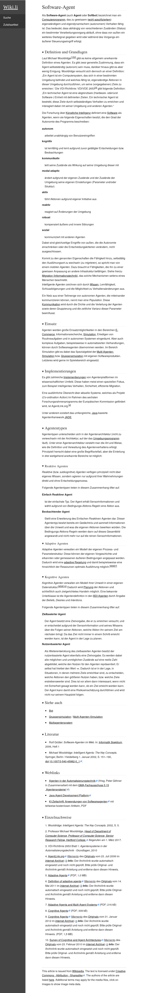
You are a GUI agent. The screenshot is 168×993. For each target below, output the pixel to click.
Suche (7, 17)
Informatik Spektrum (110, 742)
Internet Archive (54, 861)
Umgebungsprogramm (106, 438)
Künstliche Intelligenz (78, 113)
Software (112, 113)
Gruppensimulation (72, 356)
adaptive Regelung (75, 562)
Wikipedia (78, 971)
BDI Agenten (100, 596)
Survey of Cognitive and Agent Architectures (75, 940)
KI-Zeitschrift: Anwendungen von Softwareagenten (78, 801)
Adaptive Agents (57, 875)
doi (47, 761)
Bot (51, 711)
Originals (89, 856)
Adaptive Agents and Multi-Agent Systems (72, 904)
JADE (68, 417)
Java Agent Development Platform (69, 795)
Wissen (94, 284)
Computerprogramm (53, 19)
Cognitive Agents (58, 911)
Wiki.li (10, 7)
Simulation (89, 334)
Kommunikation (51, 304)
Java (94, 413)
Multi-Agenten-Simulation (88, 717)
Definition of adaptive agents (64, 881)
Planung (88, 587)
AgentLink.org (56, 856)
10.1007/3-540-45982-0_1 (65, 761)
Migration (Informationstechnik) (60, 276)
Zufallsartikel (10, 24)
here (51, 980)
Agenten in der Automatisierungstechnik (72, 781)
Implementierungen (74, 377)
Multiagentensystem (60, 723)
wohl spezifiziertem (99, 19)
